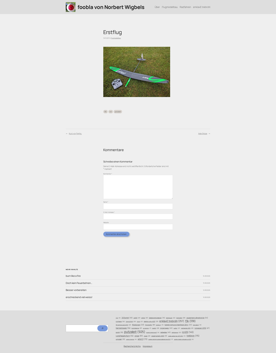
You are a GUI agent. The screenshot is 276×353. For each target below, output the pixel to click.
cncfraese (120, 321)
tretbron (193, 335)
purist (119, 332)
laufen (177, 328)
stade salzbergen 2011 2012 (177, 336)
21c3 (118, 318)
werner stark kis (131, 339)
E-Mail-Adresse (109, 212)
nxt (111, 112)
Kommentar (107, 174)
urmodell (120, 339)
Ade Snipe (202, 133)
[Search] (102, 328)
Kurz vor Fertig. (75, 133)
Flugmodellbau (116, 38)
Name (105, 202)
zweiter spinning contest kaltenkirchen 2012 (160, 339)
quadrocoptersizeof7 (152, 332)
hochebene (136, 328)
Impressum (147, 346)
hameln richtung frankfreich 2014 (178, 325)
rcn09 (188, 332)
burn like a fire (73, 276)
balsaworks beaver (157, 318)
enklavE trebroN (171, 321)
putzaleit (118, 112)
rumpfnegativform (125, 336)
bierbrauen (171, 318)
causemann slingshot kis (197, 318)
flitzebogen (138, 325)
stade (147, 336)
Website (106, 222)
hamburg (160, 325)
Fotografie (150, 325)
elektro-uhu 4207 (151, 321)
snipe (139, 336)
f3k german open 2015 (123, 325)
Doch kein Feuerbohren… (79, 283)
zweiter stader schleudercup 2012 (184, 339)
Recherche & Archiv (132, 346)
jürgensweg (166, 328)
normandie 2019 (187, 328)
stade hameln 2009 (159, 336)
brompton (180, 318)
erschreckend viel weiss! (79, 297)
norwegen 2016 (202, 328)
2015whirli (127, 318)
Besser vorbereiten (76, 290)
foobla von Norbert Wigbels (111, 6)
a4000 (137, 318)
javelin (155, 328)
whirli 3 (142, 339)
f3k (105, 112)
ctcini (140, 321)
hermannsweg (123, 328)
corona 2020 (131, 321)
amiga (144, 318)
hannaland (197, 325)
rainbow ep (176, 332)
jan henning (147, 328)
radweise (165, 332)
